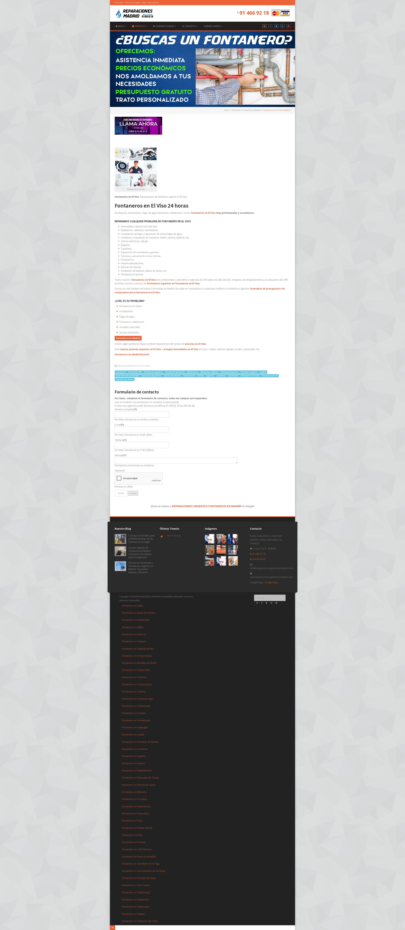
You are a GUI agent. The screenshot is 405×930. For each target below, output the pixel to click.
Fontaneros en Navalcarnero (136, 806)
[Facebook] (270, 26)
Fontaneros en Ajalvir (132, 605)
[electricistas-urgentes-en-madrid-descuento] (211, 561)
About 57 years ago (174, 536)
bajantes (210, 376)
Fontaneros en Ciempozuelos (137, 684)
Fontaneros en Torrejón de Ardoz (139, 878)
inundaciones (189, 376)
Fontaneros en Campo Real (136, 670)
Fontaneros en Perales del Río (137, 827)
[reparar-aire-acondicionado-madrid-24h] (233, 561)
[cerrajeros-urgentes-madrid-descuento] (211, 550)
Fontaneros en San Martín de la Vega (140, 863)
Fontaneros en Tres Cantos (136, 885)
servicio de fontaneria (175, 372)
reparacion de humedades (127, 376)
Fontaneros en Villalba (133, 913)
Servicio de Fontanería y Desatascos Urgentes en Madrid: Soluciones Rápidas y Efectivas (140, 567)
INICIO (121, 26)
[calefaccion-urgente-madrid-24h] (211, 539)
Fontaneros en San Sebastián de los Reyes (143, 870)
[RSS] (264, 26)
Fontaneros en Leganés (134, 756)
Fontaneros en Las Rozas (135, 748)
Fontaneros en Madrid (133, 763)
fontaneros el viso (270, 376)
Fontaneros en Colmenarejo (136, 705)
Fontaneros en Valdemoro (135, 899)
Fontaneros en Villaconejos (135, 906)
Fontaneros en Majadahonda (137, 770)
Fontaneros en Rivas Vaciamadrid (139, 856)
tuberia (263, 372)
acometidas (233, 376)
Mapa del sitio (153, 2)
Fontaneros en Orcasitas (134, 799)
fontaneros (121, 372)
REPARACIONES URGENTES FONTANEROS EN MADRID (206, 506)
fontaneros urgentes (153, 372)
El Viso (202, 343)
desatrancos (193, 372)
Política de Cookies (132, 2)
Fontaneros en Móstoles (134, 791)
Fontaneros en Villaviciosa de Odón (140, 921)
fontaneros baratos (230, 372)
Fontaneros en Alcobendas (135, 619)
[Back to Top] (112, 927)
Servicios (140, 26)
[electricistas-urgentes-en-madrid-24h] (233, 550)
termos (200, 376)
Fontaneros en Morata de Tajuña (138, 784)
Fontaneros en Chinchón (134, 677)
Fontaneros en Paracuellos (135, 813)
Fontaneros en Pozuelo (134, 842)
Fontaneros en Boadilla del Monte (139, 662)
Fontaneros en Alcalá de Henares (139, 612)
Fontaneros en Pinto (132, 835)
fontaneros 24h (135, 372)
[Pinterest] (288, 26)
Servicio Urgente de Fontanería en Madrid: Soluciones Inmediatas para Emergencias (140, 552)
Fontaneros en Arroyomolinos (137, 655)
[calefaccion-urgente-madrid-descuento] (222, 539)
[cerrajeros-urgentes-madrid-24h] (233, 539)
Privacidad (119, 2)
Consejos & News (165, 26)
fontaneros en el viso (250, 376)
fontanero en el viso (124, 379)
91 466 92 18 (254, 12)
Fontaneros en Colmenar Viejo (137, 698)
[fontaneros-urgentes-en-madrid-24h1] (222, 561)
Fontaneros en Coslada (134, 713)
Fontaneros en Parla (132, 820)
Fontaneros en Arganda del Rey (138, 648)
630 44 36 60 (259, 559)
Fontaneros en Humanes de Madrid (140, 741)
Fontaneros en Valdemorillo (136, 892)
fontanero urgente (249, 372)
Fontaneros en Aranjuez (134, 641)
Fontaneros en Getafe (133, 734)
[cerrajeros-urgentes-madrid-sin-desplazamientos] (222, 550)
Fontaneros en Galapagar (135, 727)
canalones (221, 376)
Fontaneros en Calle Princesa (136, 849)
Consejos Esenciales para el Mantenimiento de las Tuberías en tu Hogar (141, 538)
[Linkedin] (282, 26)
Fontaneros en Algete (132, 627)
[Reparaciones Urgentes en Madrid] (135, 13)
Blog (144, 2)
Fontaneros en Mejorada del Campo (140, 777)
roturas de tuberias (172, 376)
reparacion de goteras (151, 376)
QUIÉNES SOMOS (212, 26)
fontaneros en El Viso (203, 212)
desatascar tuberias (209, 372)
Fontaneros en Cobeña (133, 691)
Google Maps (271, 582)
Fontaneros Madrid (252, 110)
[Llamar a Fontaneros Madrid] (138, 125)
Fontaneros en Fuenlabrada (136, 720)
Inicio (226, 110)
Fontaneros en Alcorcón (134, 634)
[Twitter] (276, 26)
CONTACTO (190, 26)
